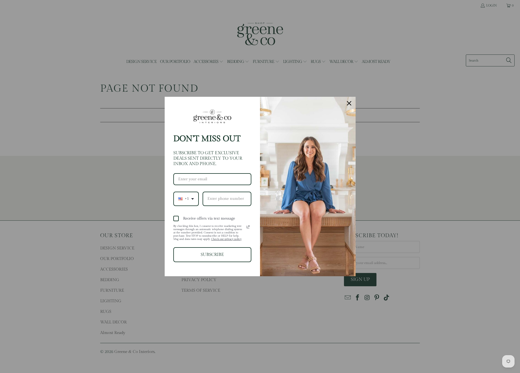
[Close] (349, 103)
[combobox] (186, 199)
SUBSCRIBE (212, 254)
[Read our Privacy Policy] (248, 227)
